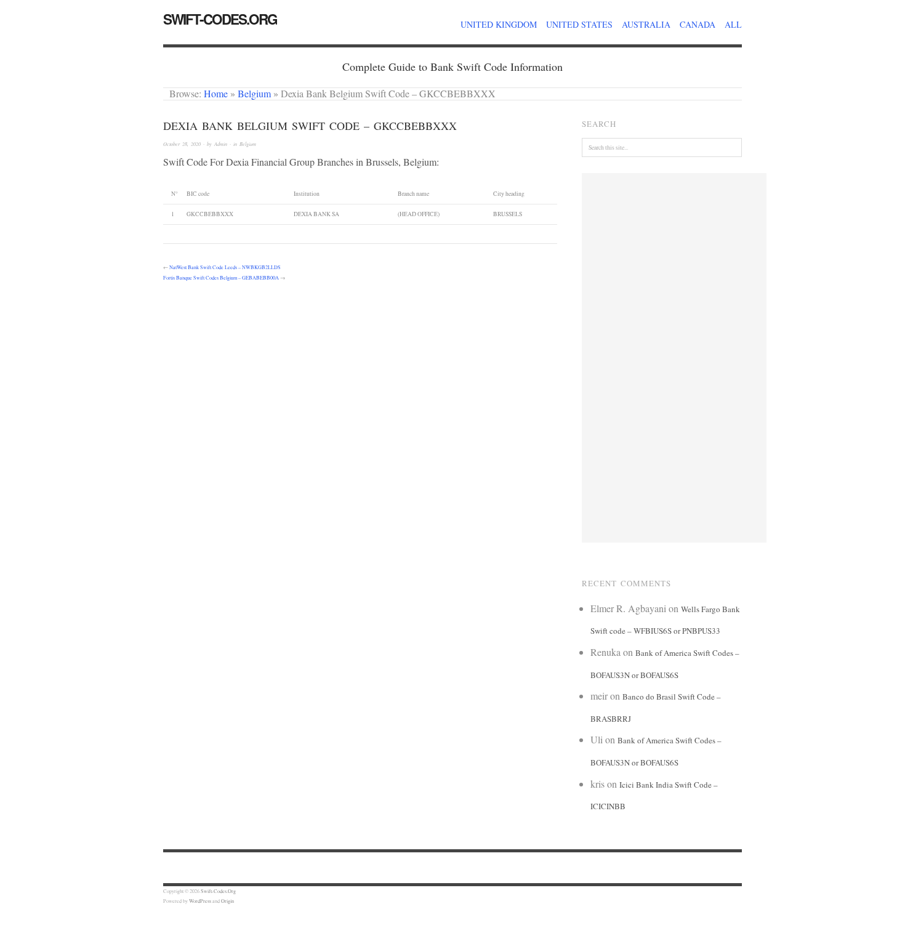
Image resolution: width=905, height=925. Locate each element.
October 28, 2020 (182, 143)
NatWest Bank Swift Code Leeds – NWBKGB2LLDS (225, 267)
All (733, 24)
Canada (697, 24)
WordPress (200, 900)
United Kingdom (499, 24)
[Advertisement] (674, 358)
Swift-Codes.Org (220, 19)
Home (216, 93)
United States (579, 24)
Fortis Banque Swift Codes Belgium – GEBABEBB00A (221, 277)
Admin (220, 143)
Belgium (254, 93)
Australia (646, 24)
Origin (227, 900)
